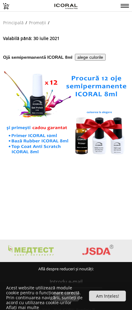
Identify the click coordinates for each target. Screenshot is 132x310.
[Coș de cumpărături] (4, 4)
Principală (13, 23)
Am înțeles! (107, 296)
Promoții (37, 23)
